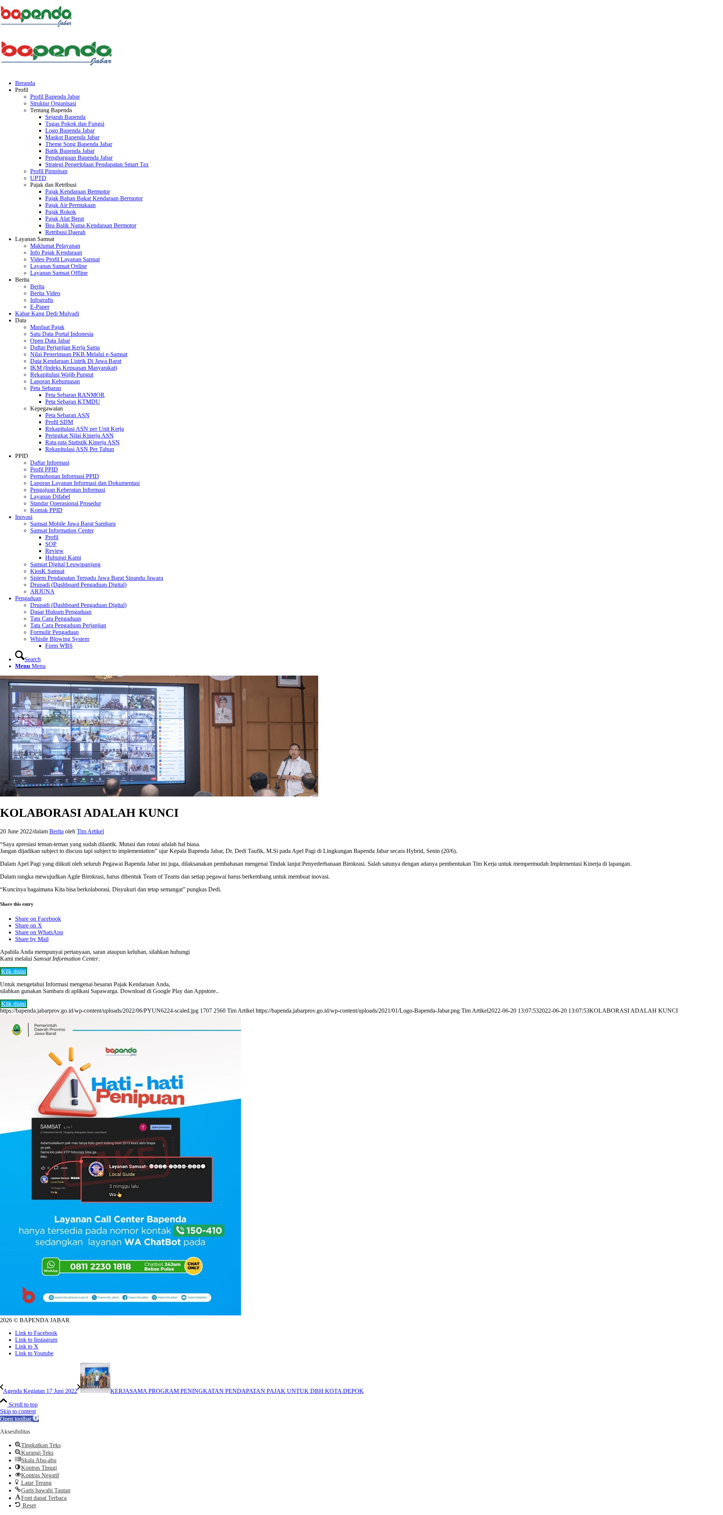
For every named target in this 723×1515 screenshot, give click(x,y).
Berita (56, 831)
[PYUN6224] (159, 794)
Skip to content (18, 1411)
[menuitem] (369, 83)
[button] (19, 1419)
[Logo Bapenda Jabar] (56, 70)
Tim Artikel (90, 831)
